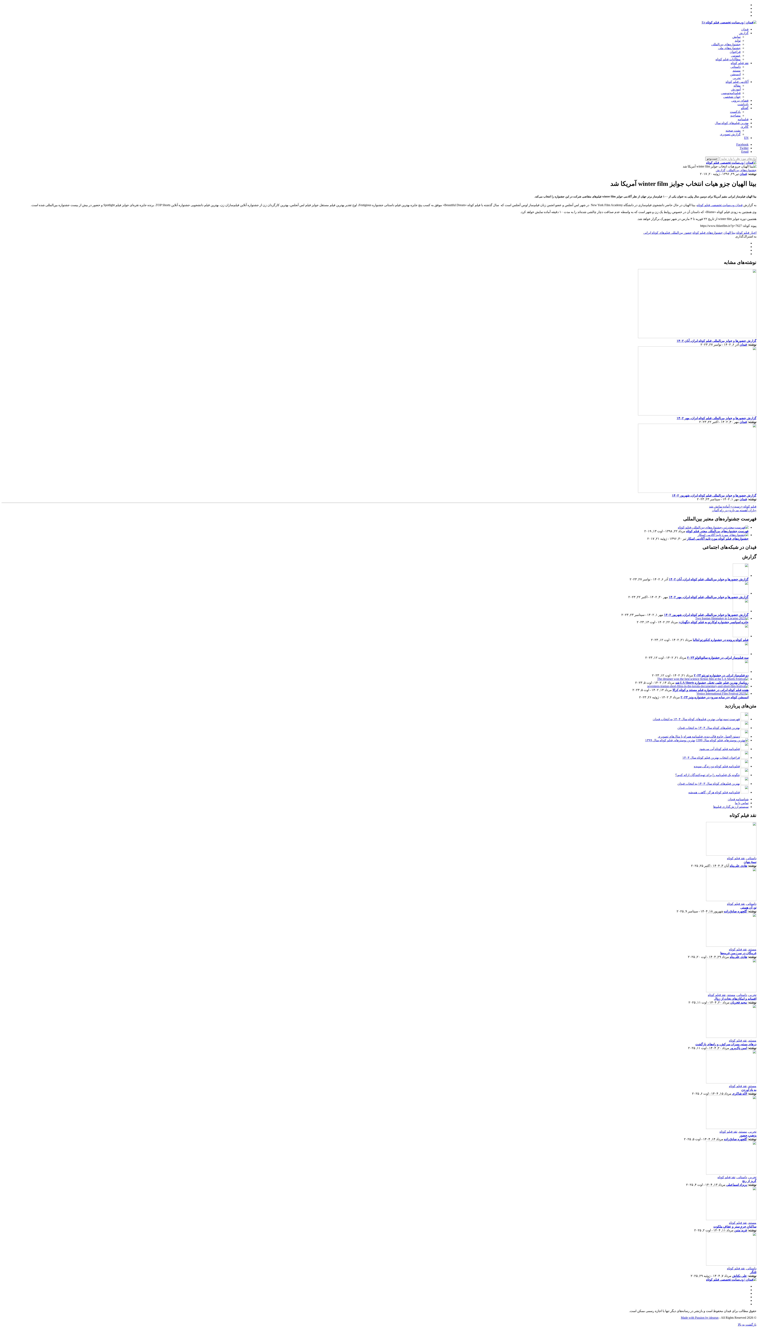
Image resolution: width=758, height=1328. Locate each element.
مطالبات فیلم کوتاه (728, 59)
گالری (745, 126)
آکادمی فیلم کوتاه (737, 81)
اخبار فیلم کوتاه (746, 232)
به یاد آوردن (748, 1089)
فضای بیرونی (740, 100)
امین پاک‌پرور (738, 1048)
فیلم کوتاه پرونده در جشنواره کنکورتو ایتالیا (721, 640)
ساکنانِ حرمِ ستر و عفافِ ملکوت (734, 1226)
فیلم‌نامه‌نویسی (731, 93)
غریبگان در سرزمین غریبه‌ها (738, 953)
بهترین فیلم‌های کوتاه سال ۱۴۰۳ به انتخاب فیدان (708, 783)
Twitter (744, 148)
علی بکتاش (739, 1275)
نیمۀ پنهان (750, 862)
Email (745, 151)
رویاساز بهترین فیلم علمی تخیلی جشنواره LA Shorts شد (712, 682)
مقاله (737, 85)
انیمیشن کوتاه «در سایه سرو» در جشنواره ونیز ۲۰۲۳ (715, 697)
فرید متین (740, 1230)
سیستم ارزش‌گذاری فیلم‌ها (731, 806)
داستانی (736, 66)
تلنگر (753, 1272)
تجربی (737, 78)
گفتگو (745, 108)
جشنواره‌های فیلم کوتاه (707, 232)
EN (746, 137)
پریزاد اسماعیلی (736, 1184)
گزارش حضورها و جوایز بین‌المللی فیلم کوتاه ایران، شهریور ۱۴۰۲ (714, 495)
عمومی (736, 55)
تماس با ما (742, 803)
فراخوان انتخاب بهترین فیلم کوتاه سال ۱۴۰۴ (711, 757)
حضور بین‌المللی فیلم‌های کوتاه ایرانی (668, 232)
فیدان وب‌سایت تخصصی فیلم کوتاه (720, 205)
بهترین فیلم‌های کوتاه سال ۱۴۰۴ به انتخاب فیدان (708, 727)
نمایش (736, 36)
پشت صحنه (733, 130)
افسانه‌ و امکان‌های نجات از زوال (735, 998)
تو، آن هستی (748, 907)
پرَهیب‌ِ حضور (747, 1135)
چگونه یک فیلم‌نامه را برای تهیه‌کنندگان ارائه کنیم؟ (707, 775)
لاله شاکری (739, 1093)
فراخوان (735, 51)
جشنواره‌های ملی (729, 48)
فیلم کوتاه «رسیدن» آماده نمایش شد (732, 506)
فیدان (745, 29)
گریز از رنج (749, 1181)
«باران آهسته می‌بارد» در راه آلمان (734, 510)
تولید (738, 40)
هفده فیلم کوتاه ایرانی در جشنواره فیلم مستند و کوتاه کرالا (711, 690)
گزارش (744, 33)
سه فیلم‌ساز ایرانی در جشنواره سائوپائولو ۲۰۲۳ (718, 657)
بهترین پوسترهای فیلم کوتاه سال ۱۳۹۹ (670, 740)
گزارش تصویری (730, 134)
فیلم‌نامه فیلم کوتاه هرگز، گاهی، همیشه (714, 792)
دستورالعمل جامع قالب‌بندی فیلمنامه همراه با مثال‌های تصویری (699, 736)
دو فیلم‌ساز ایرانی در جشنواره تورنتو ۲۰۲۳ (721, 675)
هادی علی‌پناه (738, 865)
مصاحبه (735, 115)
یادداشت (743, 104)
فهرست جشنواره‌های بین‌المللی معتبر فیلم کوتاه (717, 531)
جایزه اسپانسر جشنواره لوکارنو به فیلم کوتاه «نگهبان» (714, 622)
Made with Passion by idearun (700, 1317)
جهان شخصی (732, 96)
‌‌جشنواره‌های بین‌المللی (726, 44)
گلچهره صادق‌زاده (735, 911)
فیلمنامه (743, 119)
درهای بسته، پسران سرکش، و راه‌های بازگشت (725, 1044)
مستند (737, 70)
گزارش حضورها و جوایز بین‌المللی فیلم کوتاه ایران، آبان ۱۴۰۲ (716, 340)
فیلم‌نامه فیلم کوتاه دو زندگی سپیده (717, 766)
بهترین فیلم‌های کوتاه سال (732, 123)
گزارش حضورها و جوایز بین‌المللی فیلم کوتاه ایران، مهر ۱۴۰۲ (716, 418)
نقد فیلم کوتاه (740, 63)
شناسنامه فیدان (738, 799)
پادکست (735, 111)
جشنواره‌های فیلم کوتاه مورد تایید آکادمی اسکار (718, 538)
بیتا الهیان (729, 232)
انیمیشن (735, 74)
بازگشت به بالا (747, 1324)
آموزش (736, 89)
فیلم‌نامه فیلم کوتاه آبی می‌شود (719, 749)
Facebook (742, 144)
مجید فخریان (738, 1002)
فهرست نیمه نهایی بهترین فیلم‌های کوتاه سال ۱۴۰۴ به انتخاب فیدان (696, 719)
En (703, 22)
